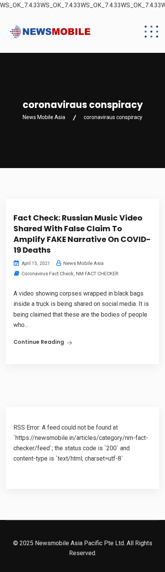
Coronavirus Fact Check (47, 273)
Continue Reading (38, 342)
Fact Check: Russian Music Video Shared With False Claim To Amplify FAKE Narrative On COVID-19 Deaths (82, 233)
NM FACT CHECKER (97, 273)
